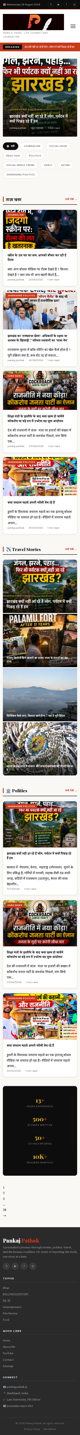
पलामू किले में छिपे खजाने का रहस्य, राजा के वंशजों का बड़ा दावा (37, 659)
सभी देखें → (71, 199)
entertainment (12, 1307)
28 (4, 1209)
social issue (58, 146)
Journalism (32, 146)
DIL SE (6, 1300)
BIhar (6, 1288)
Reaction (13, 155)
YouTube (8, 1353)
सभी (10, 146)
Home (6, 1340)
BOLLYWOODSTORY (15, 1294)
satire (65, 165)
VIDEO (48, 165)
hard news (15, 376)
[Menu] (73, 26)
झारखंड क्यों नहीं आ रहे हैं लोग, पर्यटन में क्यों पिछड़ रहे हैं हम (46, 47)
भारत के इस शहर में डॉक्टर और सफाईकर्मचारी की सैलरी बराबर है (40, 768)
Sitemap (8, 1366)
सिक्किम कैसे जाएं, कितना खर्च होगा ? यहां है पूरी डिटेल (36, 716)
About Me (9, 1347)
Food (6, 1320)
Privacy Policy (32, 1429)
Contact (8, 1360)
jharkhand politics (25, 109)
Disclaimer (50, 1429)
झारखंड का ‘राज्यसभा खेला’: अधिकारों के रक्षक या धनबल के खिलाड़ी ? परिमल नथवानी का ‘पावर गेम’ (38, 338)
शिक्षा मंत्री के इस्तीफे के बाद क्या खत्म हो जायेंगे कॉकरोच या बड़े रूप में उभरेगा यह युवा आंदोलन (36, 418)
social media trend (20, 165)
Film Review (10, 1313)
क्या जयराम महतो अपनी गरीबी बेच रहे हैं (31, 502)
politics (35, 155)
